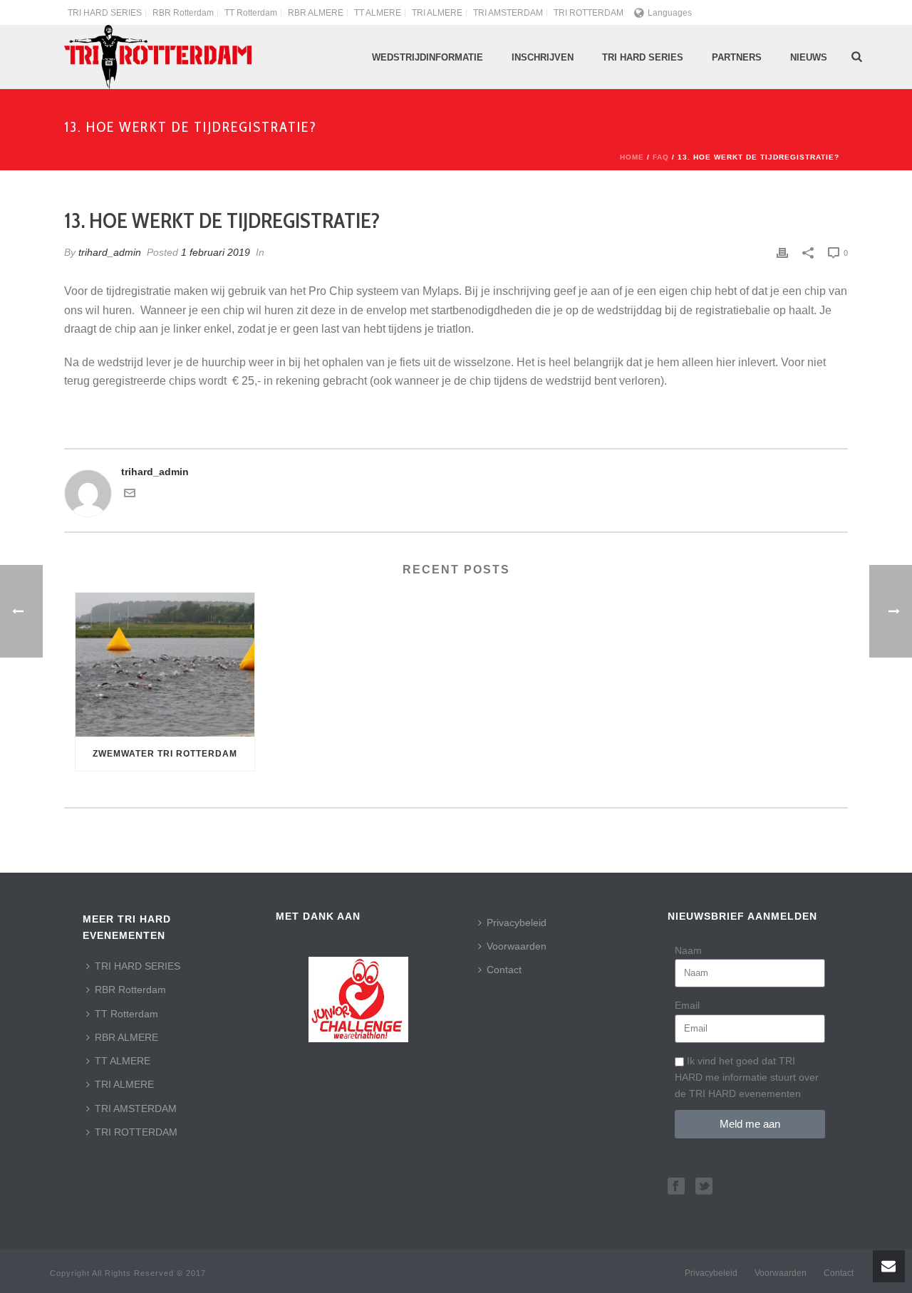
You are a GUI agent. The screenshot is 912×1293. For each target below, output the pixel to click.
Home (632, 157)
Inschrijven (543, 57)
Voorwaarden (516, 946)
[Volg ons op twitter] (703, 1187)
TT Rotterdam (126, 1013)
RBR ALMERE (126, 1037)
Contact (504, 969)
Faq (661, 157)
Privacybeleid (516, 922)
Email (687, 1005)
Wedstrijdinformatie (427, 57)
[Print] (782, 252)
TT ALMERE (122, 1060)
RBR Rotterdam (130, 989)
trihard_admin (109, 252)
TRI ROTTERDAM (136, 1132)
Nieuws (808, 57)
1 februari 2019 (215, 252)
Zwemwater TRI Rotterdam (165, 754)
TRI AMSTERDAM (136, 1108)
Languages (670, 13)
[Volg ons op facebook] (676, 1187)
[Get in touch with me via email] (129, 495)
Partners (737, 57)
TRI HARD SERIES (137, 966)
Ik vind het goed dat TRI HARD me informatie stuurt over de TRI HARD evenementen (747, 1077)
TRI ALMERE (124, 1084)
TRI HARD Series (642, 57)
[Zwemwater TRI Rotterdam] (165, 664)
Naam (688, 950)
